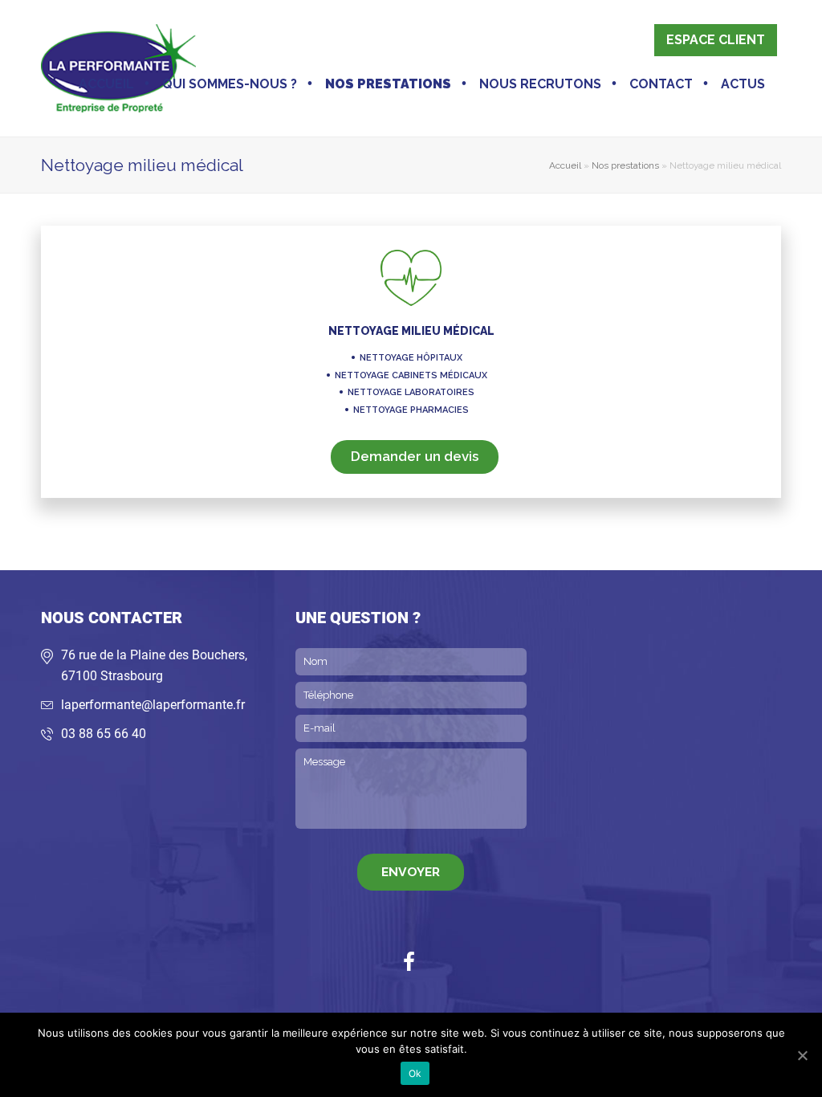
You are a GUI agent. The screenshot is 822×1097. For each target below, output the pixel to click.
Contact (661, 84)
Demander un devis (414, 456)
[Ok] (802, 1055)
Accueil (106, 84)
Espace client (715, 39)
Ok (415, 1073)
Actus (743, 84)
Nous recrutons (540, 84)
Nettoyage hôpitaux (411, 358)
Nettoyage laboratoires (411, 392)
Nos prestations (388, 84)
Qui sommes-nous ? (229, 84)
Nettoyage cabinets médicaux (411, 375)
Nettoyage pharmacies (411, 410)
